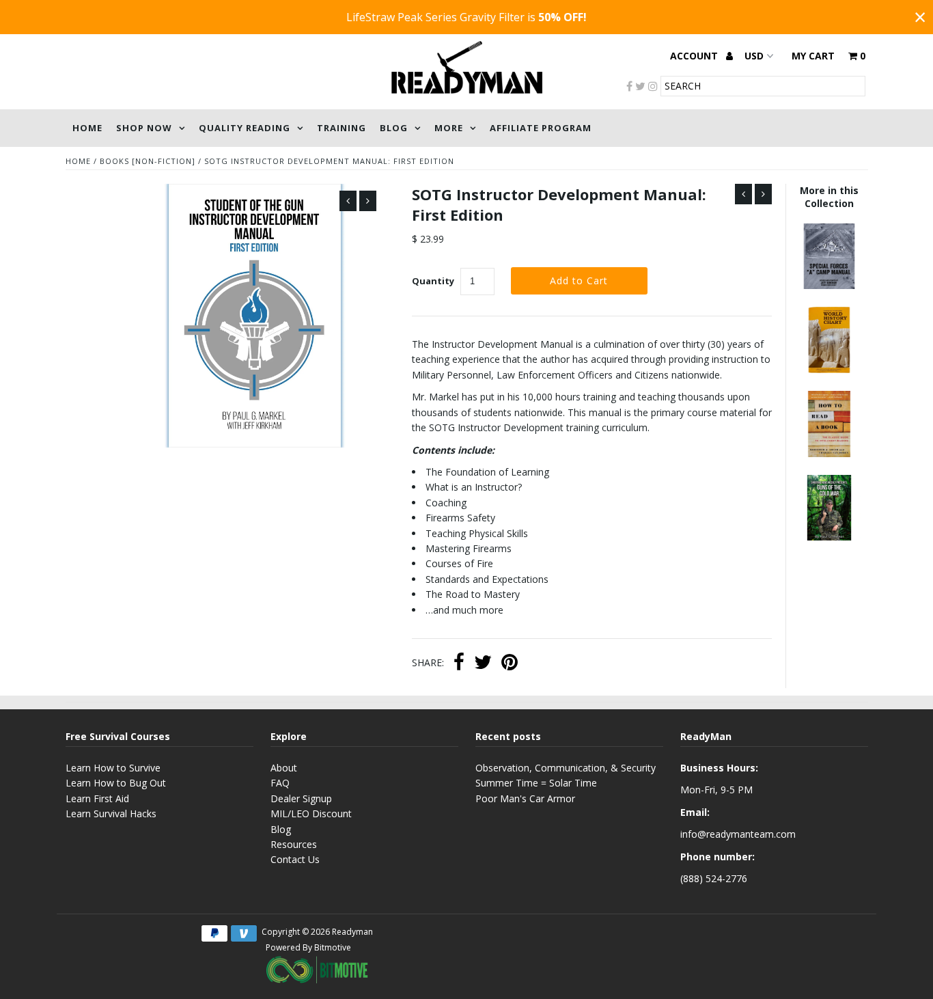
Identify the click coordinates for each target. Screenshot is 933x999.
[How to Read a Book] (829, 453)
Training (341, 128)
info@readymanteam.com (738, 833)
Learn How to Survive (113, 767)
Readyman (352, 932)
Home (87, 128)
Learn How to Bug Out (116, 782)
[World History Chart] (829, 369)
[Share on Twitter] (483, 663)
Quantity (433, 281)
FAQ (280, 782)
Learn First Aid (97, 798)
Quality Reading (244, 128)
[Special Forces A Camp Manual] (829, 285)
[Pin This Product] (509, 663)
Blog (394, 128)
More (448, 128)
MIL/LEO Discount (311, 813)
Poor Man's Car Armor (525, 798)
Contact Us (295, 859)
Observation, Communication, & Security (565, 767)
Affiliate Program (540, 128)
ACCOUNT (695, 55)
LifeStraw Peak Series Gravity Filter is (466, 17)
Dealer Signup (301, 798)
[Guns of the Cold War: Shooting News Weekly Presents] (829, 536)
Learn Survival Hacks (111, 813)
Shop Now (144, 128)
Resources (293, 844)
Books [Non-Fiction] (147, 161)
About (283, 767)
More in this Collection (829, 197)
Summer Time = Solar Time (536, 782)
